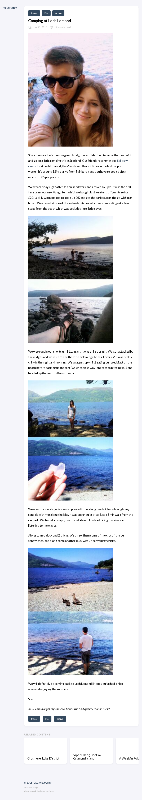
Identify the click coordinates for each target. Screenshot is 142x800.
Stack (33, 791)
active (58, 13)
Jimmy (51, 791)
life (46, 13)
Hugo (35, 787)
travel (34, 13)
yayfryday (10, 7)
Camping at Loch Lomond (49, 20)
